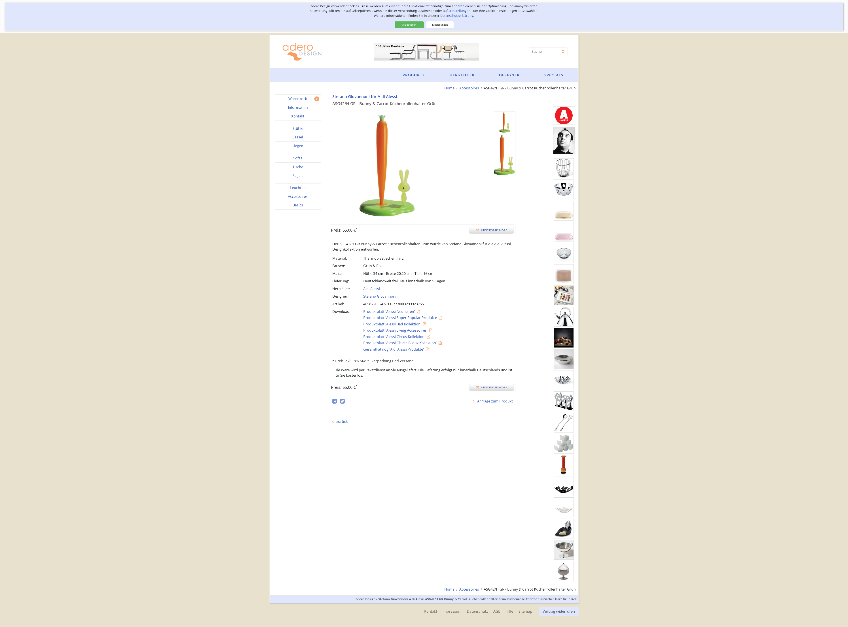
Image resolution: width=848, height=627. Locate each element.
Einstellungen (440, 24)
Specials (553, 75)
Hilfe (509, 611)
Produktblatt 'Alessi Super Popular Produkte (400, 317)
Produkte (414, 75)
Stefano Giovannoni (379, 296)
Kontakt (430, 611)
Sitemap (525, 611)
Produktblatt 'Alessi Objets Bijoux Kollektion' (400, 342)
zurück (341, 421)
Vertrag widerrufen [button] (559, 611)
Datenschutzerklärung (456, 15)
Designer (509, 75)
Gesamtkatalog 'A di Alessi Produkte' (393, 349)
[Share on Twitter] (342, 401)
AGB (496, 611)
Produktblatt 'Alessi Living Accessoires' (395, 330)
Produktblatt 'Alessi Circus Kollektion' (394, 336)
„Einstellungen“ (460, 11)
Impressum (452, 611)
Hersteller (462, 75)
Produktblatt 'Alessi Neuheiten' (389, 311)
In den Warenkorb (494, 230)
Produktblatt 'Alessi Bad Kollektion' (392, 324)
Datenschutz (477, 611)
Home (449, 88)
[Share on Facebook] (334, 401)
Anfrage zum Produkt (494, 401)
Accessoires (469, 88)
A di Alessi (371, 288)
